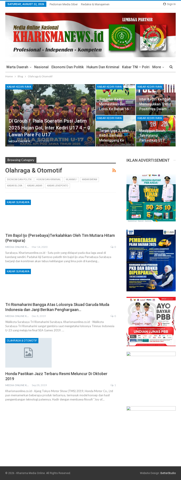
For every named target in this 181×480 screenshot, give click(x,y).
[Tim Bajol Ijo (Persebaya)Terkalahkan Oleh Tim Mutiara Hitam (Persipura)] (28, 214)
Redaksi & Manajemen (95, 4)
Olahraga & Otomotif (22, 340)
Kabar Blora (14, 185)
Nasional (41, 67)
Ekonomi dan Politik (67, 67)
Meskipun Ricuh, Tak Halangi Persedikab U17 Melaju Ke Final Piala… (152, 140)
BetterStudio (168, 473)
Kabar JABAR (34, 185)
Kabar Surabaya (18, 202)
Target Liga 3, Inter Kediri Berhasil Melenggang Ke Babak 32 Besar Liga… (114, 140)
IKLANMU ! (71, 179)
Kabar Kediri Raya (19, 86)
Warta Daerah (17, 67)
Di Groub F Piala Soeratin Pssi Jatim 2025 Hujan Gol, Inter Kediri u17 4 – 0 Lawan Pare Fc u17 (49, 127)
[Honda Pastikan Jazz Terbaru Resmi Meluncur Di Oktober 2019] (28, 353)
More (156, 67)
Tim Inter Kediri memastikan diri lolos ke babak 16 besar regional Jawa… (114, 109)
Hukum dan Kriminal (103, 67)
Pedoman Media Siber (64, 4)
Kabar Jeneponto (57, 185)
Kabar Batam (89, 179)
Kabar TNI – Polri (135, 67)
